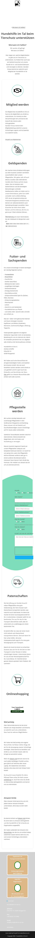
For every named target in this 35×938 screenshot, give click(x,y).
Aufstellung (7, 780)
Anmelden (10, 927)
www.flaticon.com (24, 933)
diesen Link (13, 759)
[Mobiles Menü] (33, 4)
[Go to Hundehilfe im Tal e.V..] (10, 27)
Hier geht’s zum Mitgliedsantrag (12, 139)
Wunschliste (8, 832)
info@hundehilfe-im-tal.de (15, 922)
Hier (5, 374)
